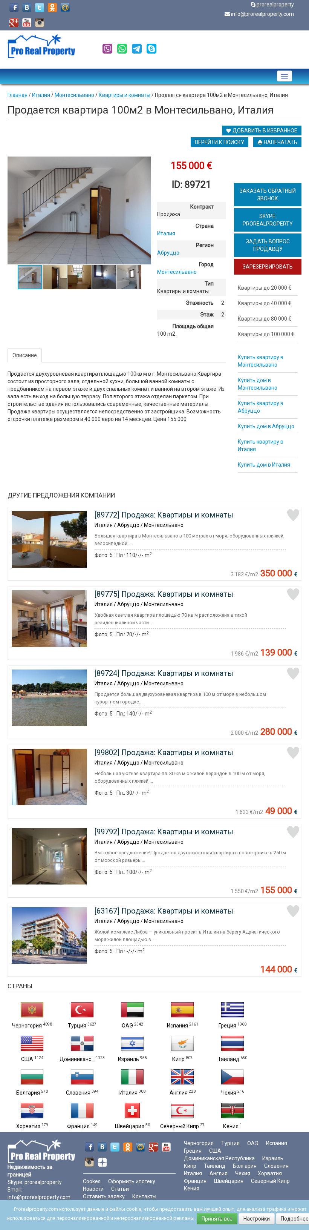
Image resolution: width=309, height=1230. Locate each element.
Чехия (228, 1093)
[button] (144, 163)
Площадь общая (193, 326)
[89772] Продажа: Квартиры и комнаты (164, 514)
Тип (209, 284)
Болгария (28, 1093)
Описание (24, 355)
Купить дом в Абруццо (266, 426)
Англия (179, 1093)
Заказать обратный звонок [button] (268, 194)
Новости (93, 1189)
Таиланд (228, 1059)
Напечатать (280, 142)
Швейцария (129, 1126)
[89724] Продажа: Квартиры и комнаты (164, 673)
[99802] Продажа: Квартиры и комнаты (164, 752)
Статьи (120, 1189)
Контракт (202, 207)
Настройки (256, 1219)
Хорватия (28, 1126)
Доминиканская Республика (219, 1158)
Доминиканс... (77, 1059)
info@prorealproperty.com (262, 14)
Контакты (144, 1196)
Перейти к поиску (219, 142)
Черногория (27, 1026)
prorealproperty (275, 5)
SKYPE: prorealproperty (268, 220)
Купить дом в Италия (264, 465)
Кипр (178, 1059)
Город (206, 264)
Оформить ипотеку (131, 1181)
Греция (227, 1026)
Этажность (200, 303)
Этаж (207, 315)
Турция (77, 1026)
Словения (78, 1093)
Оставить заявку (104, 1196)
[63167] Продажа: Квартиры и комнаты (164, 910)
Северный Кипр (179, 1126)
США (27, 1059)
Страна (205, 226)
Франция (78, 1126)
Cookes (92, 1181)
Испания (177, 1026)
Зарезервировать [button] (268, 267)
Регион (205, 245)
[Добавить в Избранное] (293, 515)
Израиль (128, 1059)
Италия (128, 1093)
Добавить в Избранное (264, 130)
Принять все (217, 1219)
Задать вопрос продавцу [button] (268, 245)
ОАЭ (127, 1026)
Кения (231, 1126)
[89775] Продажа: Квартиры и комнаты (164, 594)
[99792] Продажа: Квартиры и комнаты (164, 831)
